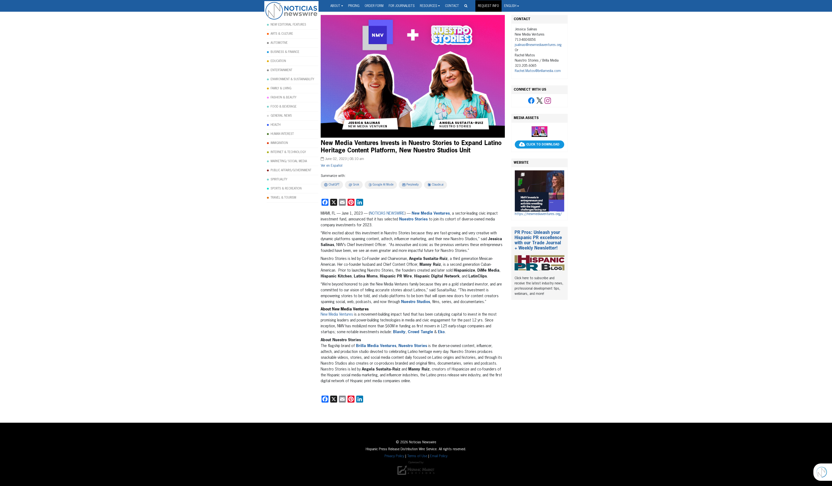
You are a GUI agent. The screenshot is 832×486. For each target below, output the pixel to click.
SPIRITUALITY (279, 179)
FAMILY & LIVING (281, 88)
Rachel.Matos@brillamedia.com (538, 71)
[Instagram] (548, 101)
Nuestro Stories (413, 219)
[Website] (539, 191)
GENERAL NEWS (281, 115)
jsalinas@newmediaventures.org (538, 45)
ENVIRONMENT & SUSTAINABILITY (292, 79)
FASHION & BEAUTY (283, 97)
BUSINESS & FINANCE (285, 52)
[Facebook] (531, 101)
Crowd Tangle (420, 332)
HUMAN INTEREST (282, 133)
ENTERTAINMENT (281, 70)
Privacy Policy (394, 456)
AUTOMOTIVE (279, 42)
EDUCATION (278, 61)
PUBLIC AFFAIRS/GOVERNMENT (291, 170)
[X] (539, 101)
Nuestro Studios (415, 302)
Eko (441, 332)
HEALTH (276, 124)
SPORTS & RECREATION (286, 188)
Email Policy (438, 456)
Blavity (399, 332)
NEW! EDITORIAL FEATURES (288, 24)
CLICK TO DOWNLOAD (542, 144)
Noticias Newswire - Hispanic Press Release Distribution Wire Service (291, 11)
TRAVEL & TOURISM (283, 197)
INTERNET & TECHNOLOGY (288, 152)
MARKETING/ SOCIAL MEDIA (289, 161)
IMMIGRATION (279, 143)
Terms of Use (417, 456)
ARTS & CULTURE (282, 33)
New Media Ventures (431, 213)
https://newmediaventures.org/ (538, 214)
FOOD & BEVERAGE (284, 106)
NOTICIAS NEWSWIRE (387, 213)
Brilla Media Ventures (376, 346)
